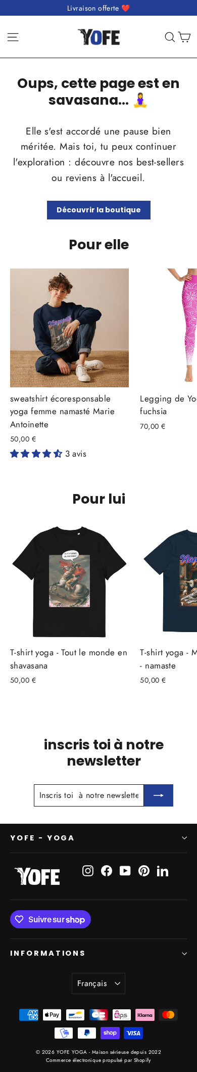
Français (92, 983)
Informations (48, 953)
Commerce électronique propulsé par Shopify (98, 1060)
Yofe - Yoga (42, 838)
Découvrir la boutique (99, 210)
